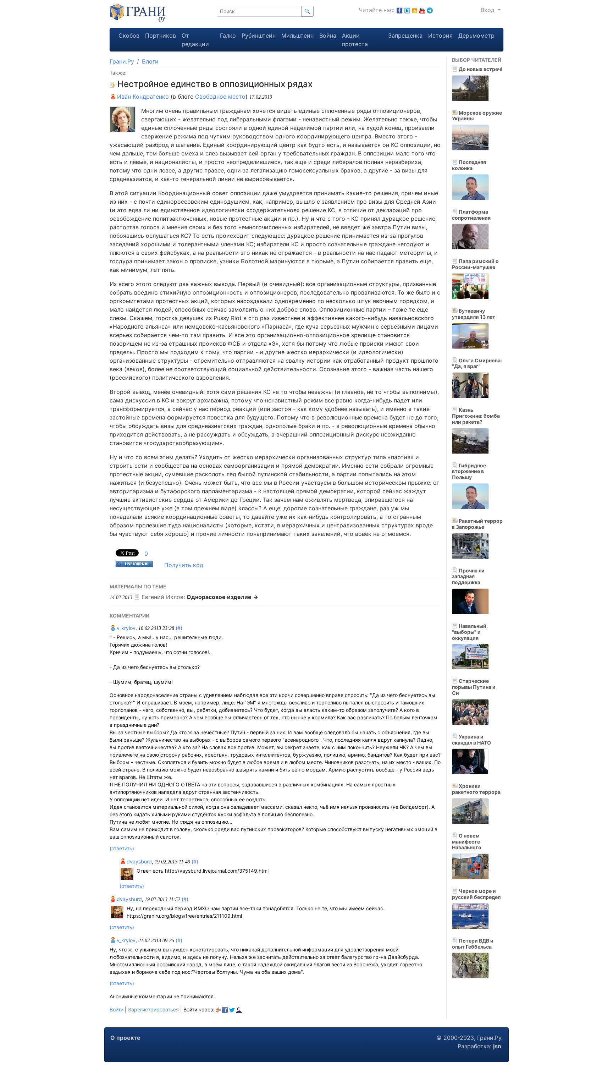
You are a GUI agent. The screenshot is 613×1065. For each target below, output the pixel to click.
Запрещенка (405, 35)
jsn (497, 1046)
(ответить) (122, 848)
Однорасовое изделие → (222, 596)
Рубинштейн (259, 35)
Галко (228, 35)
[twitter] (232, 1009)
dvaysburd (138, 861)
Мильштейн (297, 35)
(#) (179, 628)
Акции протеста (355, 40)
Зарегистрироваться (153, 1009)
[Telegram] (430, 9)
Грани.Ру (122, 61)
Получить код (183, 565)
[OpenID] (218, 1009)
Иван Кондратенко (142, 96)
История (440, 35)
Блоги (150, 61)
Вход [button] (488, 9)
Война (327, 35)
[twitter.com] (407, 9)
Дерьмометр (476, 35)
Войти (116, 1009)
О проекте (125, 1037)
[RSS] (415, 9)
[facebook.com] (399, 9)
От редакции (195, 40)
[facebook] (225, 1009)
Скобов (128, 35)
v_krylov (125, 628)
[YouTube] (422, 9)
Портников (160, 35)
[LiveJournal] (239, 1009)
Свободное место (220, 96)
